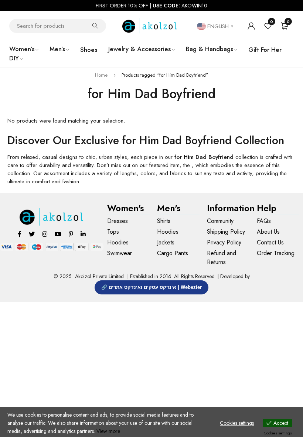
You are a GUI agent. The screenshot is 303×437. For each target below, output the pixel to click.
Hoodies (118, 242)
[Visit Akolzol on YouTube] (58, 233)
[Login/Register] (251, 26)
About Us (268, 231)
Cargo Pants (172, 253)
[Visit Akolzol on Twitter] (32, 233)
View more (108, 431)
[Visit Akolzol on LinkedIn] (83, 233)
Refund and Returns (221, 257)
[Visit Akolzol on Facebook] (19, 233)
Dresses (117, 221)
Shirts (163, 221)
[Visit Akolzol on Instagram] (44, 233)
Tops (113, 231)
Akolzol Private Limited (99, 276)
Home (101, 75)
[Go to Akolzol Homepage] (52, 217)
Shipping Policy (226, 231)
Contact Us (270, 242)
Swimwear (119, 253)
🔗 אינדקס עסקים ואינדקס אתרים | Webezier (151, 287)
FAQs (264, 221)
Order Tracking (276, 253)
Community (220, 221)
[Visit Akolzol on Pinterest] (71, 233)
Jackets (165, 242)
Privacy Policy (224, 242)
